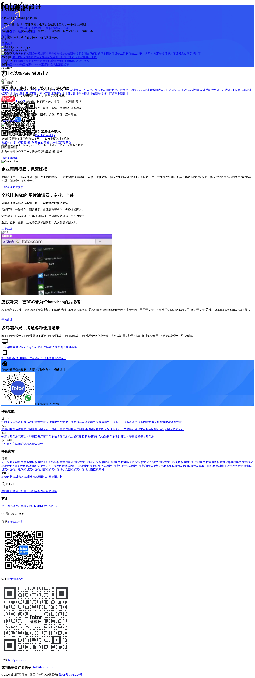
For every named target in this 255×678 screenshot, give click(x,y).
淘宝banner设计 (140, 89)
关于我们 (29, 491)
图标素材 (45, 476)
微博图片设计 (158, 89)
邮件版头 (84, 60)
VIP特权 (31, 506)
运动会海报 (175, 422)
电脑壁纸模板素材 (172, 465)
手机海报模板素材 (54, 462)
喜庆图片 (79, 429)
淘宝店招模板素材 (150, 465)
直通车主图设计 (118, 93)
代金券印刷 (75, 436)
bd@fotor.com (43, 667)
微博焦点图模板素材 (69, 469)
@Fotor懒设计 (16, 521)
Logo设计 (172, 89)
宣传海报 (29, 422)
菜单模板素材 (217, 462)
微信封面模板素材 (46, 469)
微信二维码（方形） (140, 53)
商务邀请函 (100, 422)
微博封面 (170, 53)
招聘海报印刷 (90, 436)
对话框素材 (114, 429)
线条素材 (23, 476)
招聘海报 (6, 422)
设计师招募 (19, 142)
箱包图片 (101, 429)
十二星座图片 (129, 429)
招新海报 (148, 422)
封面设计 (125, 89)
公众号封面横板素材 (13, 462)
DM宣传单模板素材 (158, 462)
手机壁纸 (50, 60)
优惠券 (84, 57)
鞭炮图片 (40, 429)
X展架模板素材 (21, 465)
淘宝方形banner (29, 64)
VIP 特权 (54, 142)
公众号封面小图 (41, 53)
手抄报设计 (85, 93)
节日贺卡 (123, 422)
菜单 (55, 57)
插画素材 (34, 476)
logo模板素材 (191, 465)
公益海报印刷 (107, 436)
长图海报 (72, 53)
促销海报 (51, 422)
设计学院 (31, 142)
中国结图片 (155, 429)
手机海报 (56, 53)
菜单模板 (18, 429)
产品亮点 (65, 142)
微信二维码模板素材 (22, 469)
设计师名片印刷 (125, 436)
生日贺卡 (112, 422)
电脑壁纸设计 (186, 89)
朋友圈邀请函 (86, 53)
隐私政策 (51, 491)
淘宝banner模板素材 (102, 465)
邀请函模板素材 (75, 462)
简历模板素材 (39, 465)
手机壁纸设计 (213, 89)
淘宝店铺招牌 (47, 64)
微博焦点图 (182, 53)
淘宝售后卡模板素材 (126, 465)
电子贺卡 (34, 60)
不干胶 (92, 57)
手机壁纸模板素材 (96, 462)
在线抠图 (6, 443)
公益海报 (73, 422)
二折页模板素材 (199, 462)
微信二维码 (121, 53)
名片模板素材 (115, 462)
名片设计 (227, 89)
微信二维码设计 (85, 89)
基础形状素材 (9, 476)
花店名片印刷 (26, 436)
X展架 (43, 57)
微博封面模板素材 (93, 469)
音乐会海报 (161, 422)
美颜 (15, 443)
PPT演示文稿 (20, 60)
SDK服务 (42, 506)
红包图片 (6, 429)
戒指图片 (90, 429)
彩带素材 (142, 429)
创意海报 (40, 422)
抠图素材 (56, 476)
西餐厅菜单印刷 (44, 436)
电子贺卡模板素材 (232, 465)
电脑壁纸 (72, 60)
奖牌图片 (29, 429)
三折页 (62, 57)
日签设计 (72, 93)
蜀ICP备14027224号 (70, 674)
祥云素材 (178, 429)
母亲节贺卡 (136, 422)
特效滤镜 (37, 443)
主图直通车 (62, 64)
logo (64, 53)
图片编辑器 (25, 443)
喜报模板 (51, 429)
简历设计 (199, 89)
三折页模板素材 (179, 462)
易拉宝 (35, 57)
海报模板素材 (34, 462)
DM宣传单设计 (242, 89)
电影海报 (18, 422)
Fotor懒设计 (15, 578)
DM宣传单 (24, 57)
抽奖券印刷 (61, 436)
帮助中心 (6, 491)
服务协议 (40, 491)
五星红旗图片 (65, 429)
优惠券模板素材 (235, 462)
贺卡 (77, 57)
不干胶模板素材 (57, 465)
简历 (42, 60)
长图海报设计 (100, 93)
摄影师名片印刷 (144, 436)
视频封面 (61, 60)
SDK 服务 (43, 142)
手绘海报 (62, 422)
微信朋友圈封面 (104, 53)
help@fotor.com (17, 660)
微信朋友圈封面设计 (107, 89)
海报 (49, 57)
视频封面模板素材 (210, 465)
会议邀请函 (86, 422)
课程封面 (195, 53)
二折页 (70, 57)
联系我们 (18, 491)
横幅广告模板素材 (78, 465)
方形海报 (158, 53)
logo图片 (167, 429)
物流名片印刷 (9, 436)
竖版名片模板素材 (135, 462)
